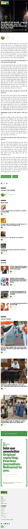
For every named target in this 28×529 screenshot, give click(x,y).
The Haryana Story (6, 176)
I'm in (6, 479)
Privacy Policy (5, 483)
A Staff (7, 36)
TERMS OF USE (4, 503)
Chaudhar (3, 507)
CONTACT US (3, 500)
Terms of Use (11, 483)
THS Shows (3, 517)
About (2, 497)
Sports (2, 515)
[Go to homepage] (5, 2)
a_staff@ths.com (11, 194)
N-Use (2, 512)
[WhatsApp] (7, 183)
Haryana (15, 176)
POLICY (2, 501)
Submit (2, 498)
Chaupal (3, 510)
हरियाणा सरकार (4, 513)
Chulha (2, 509)
